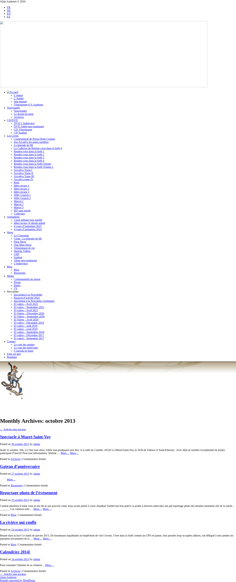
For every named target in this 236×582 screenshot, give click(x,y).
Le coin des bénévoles (26, 347)
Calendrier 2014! (15, 552)
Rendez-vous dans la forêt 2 (29, 154)
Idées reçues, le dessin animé (29, 223)
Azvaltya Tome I (23, 170)
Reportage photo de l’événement (28, 492)
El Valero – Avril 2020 (26, 319)
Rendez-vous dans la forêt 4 (29, 160)
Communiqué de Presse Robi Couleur (34, 138)
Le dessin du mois (24, 114)
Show (10, 232)
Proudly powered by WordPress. (17, 580)
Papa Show (20, 241)
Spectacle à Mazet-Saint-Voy (25, 437)
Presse (17, 282)
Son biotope (20, 101)
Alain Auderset (8, 577)
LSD (16, 254)
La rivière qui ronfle (18, 522)
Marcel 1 (18, 201)
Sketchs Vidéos (22, 251)
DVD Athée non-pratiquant (29, 126)
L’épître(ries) (21, 263)
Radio (17, 285)
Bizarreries (20, 272)
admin (36, 444)
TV (16, 288)
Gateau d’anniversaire (20, 466)
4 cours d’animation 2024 (28, 229)
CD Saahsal (20, 132)
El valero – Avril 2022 (26, 304)
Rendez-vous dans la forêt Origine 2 (33, 166)
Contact (11, 341)
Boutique (12, 357)
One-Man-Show (23, 244)
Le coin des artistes (24, 344)
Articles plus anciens (13, 429)
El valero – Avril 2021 (26, 310)
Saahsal (18, 257)
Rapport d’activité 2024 (27, 297)
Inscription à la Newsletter (28, 294)
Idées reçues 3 (21, 191)
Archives (19, 117)
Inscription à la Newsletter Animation (34, 300)
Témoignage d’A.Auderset (28, 104)
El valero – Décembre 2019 (29, 322)
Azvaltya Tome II (23, 173)
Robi (16, 182)
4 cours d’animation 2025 (28, 226)
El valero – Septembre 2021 (29, 307)
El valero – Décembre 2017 (29, 335)
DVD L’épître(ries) (24, 123)
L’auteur (18, 95)
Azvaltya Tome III (24, 176)
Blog (9, 266)
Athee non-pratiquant (25, 260)
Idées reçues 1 (21, 185)
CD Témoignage (23, 129)
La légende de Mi (23, 145)
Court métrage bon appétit (28, 219)
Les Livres (12, 135)
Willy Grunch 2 (22, 198)
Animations (13, 216)
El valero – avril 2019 (25, 329)
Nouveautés (13, 107)
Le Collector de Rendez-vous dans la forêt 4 (38, 148)
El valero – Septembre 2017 (29, 338)
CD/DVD (12, 120)
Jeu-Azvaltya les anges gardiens (31, 142)
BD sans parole (22, 210)
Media (10, 276)
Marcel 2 (18, 204)
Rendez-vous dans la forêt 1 (29, 151)
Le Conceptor (21, 235)
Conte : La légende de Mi (28, 238)
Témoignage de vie (24, 248)
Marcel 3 (18, 207)
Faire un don (14, 353)
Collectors (19, 213)
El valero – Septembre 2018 (29, 332)
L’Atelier (19, 98)
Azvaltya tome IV (23, 179)
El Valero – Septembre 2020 (29, 316)
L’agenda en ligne (23, 350)
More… (65, 453)
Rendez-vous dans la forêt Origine (32, 163)
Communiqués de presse (27, 279)
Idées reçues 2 (21, 188)
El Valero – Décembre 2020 (29, 313)
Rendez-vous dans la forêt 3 (29, 157)
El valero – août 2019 (25, 325)
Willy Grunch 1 (22, 195)
